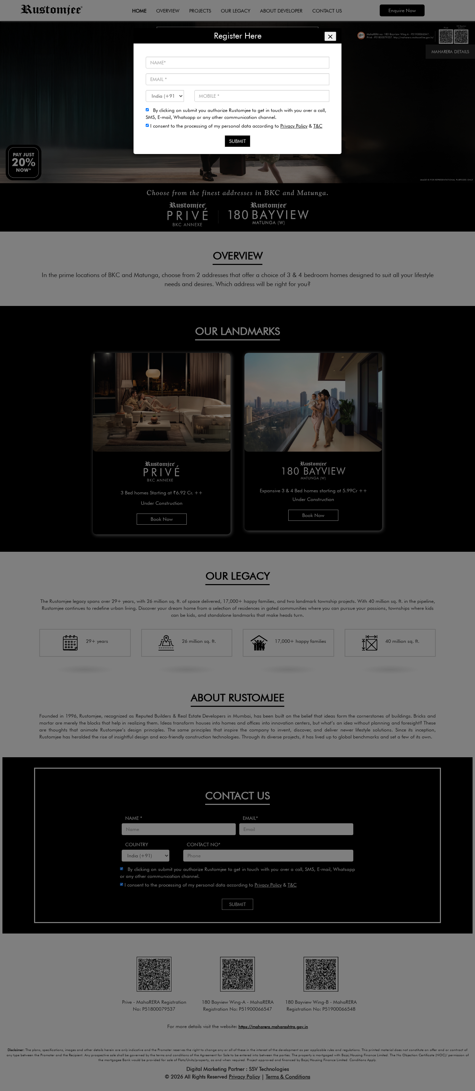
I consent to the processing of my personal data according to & (235, 126)
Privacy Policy (293, 126)
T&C (317, 126)
